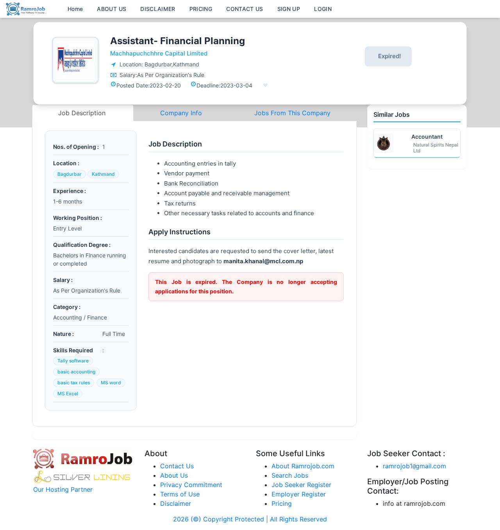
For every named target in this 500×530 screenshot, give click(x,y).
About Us (174, 475)
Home (75, 8)
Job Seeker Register (301, 485)
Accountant (427, 136)
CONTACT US (244, 8)
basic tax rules (73, 382)
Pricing (281, 503)
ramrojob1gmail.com (414, 466)
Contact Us (177, 466)
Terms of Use (180, 494)
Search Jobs (289, 475)
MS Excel (67, 393)
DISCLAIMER (157, 8)
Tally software (73, 361)
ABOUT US (111, 8)
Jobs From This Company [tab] (292, 113)
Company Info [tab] (181, 113)
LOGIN (323, 8)
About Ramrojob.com (302, 466)
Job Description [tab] (82, 113)
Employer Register (298, 494)
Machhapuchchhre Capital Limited (158, 53)
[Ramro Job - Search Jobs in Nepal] (27, 8)
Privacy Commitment (191, 485)
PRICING (200, 8)
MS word (111, 382)
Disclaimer (175, 503)
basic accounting (76, 372)
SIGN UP (288, 8)
